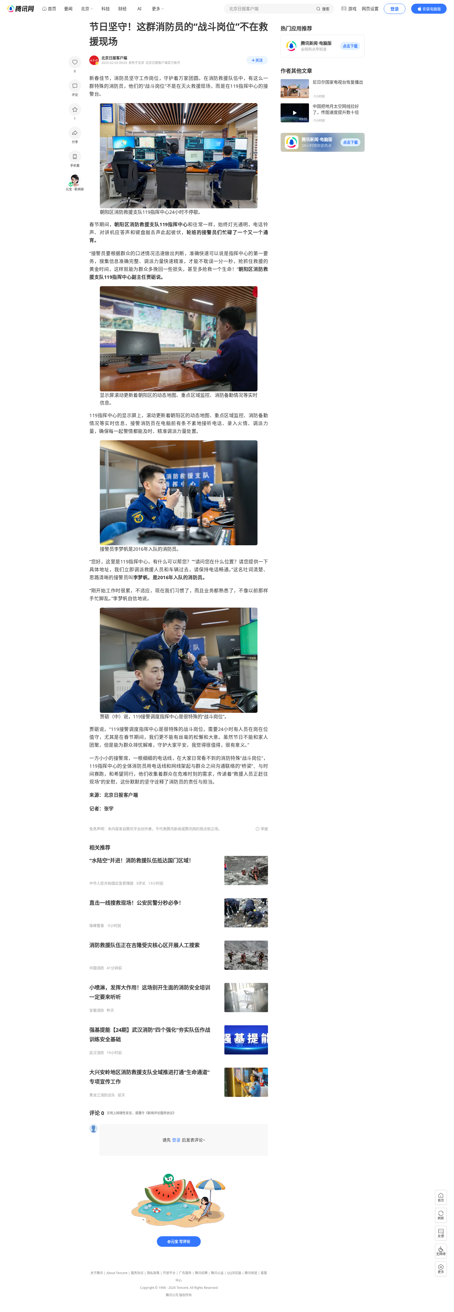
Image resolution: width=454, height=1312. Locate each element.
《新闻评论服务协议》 (160, 1113)
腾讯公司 (172, 1295)
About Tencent (116, 1273)
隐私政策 (153, 1273)
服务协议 (137, 1273)
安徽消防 (96, 1010)
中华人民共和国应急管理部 (111, 883)
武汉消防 (96, 1052)
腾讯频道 (251, 1273)
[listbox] (178, 971)
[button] (350, 46)
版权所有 (185, 1295)
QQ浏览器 (234, 1273)
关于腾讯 (96, 1273)
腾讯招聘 (201, 1273)
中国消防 (96, 968)
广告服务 (185, 1273)
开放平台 (169, 1273)
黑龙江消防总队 (102, 1095)
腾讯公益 (217, 1273)
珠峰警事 (96, 925)
